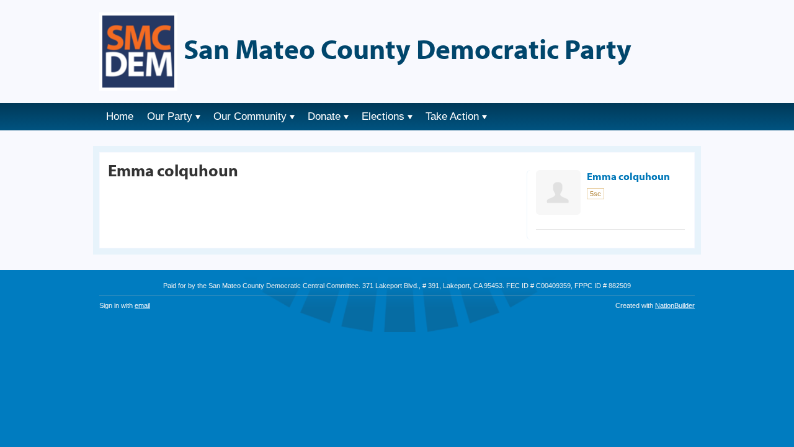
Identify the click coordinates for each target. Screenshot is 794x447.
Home (119, 116)
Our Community (250, 116)
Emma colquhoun (628, 176)
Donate (324, 116)
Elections (383, 116)
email (142, 305)
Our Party (169, 116)
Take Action (452, 116)
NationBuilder (675, 305)
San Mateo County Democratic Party (407, 48)
